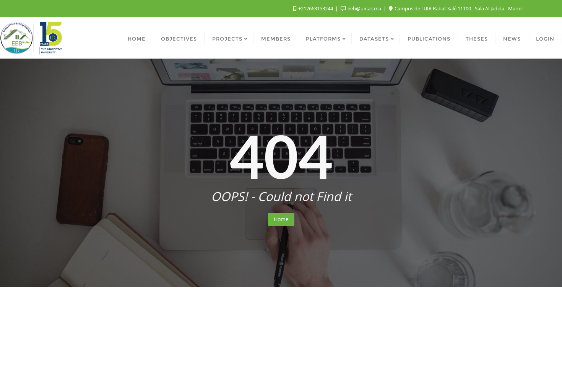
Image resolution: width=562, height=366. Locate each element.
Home (281, 219)
